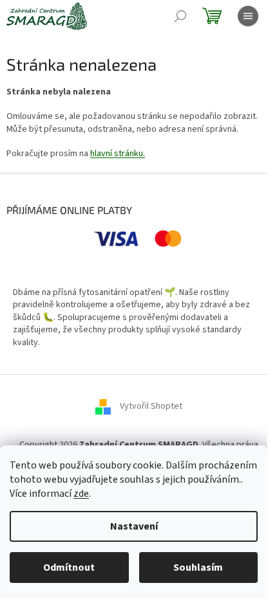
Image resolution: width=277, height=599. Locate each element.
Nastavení (134, 526)
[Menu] (248, 16)
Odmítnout (69, 567)
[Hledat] (180, 16)
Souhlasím (198, 567)
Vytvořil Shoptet (151, 406)
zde (81, 494)
